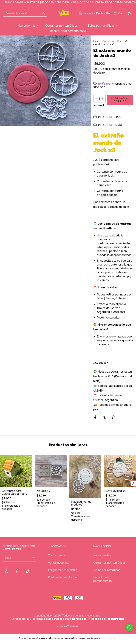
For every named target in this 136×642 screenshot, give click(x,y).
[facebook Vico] (17, 571)
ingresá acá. (79, 618)
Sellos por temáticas (101, 25)
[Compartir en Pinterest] (113, 417)
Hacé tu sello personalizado (68, 31)
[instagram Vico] (7, 571)
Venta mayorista (58, 563)
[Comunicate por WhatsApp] (129, 627)
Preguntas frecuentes (62, 570)
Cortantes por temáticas (61, 25)
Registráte (103, 13)
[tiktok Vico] (27, 571)
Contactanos (56, 555)
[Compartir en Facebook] (95, 417)
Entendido (110, 638)
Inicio (96, 41)
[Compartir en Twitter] (104, 417)
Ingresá (88, 13)
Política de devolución (62, 577)
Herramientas (27, 25)
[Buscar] (44, 13)
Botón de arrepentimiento (107, 618)
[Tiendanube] (68, 626)
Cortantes (108, 41)
